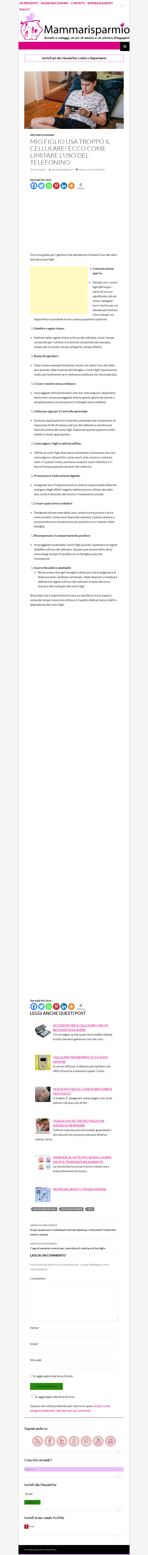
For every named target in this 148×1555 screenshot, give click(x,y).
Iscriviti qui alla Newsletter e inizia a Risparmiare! (74, 58)
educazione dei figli (44, 1209)
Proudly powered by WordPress (40, 1549)
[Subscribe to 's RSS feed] (38, 1440)
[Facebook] (33, 185)
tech (90, 1209)
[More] (71, 185)
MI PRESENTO (28, 3)
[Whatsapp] (48, 185)
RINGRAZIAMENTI (100, 3)
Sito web (35, 1360)
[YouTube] (98, 1440)
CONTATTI (78, 3)
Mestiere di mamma (42, 134)
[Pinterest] (56, 185)
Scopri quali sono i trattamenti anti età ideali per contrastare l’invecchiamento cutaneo (73, 1230)
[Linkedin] (64, 185)
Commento (38, 1278)
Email (34, 1344)
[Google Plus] (74, 1440)
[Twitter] (41, 185)
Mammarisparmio (62, 169)
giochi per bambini (71, 1209)
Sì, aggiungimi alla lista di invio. (53, 1376)
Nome (35, 1327)
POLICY (24, 9)
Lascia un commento (92, 169)
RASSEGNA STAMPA (54, 3)
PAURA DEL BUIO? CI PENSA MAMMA (79, 1189)
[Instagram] (110, 1440)
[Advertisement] (74, 222)
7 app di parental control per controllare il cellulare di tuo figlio (67, 1246)
